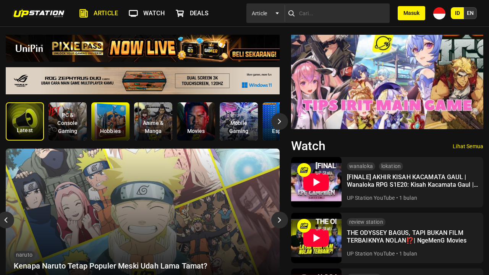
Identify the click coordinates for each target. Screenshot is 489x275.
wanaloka (361, 166)
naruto (24, 255)
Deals (199, 13)
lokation (391, 166)
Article (106, 13)
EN (470, 13)
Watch (154, 13)
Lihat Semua (468, 146)
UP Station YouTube (371, 198)
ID (457, 13)
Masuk (411, 13)
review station (366, 222)
